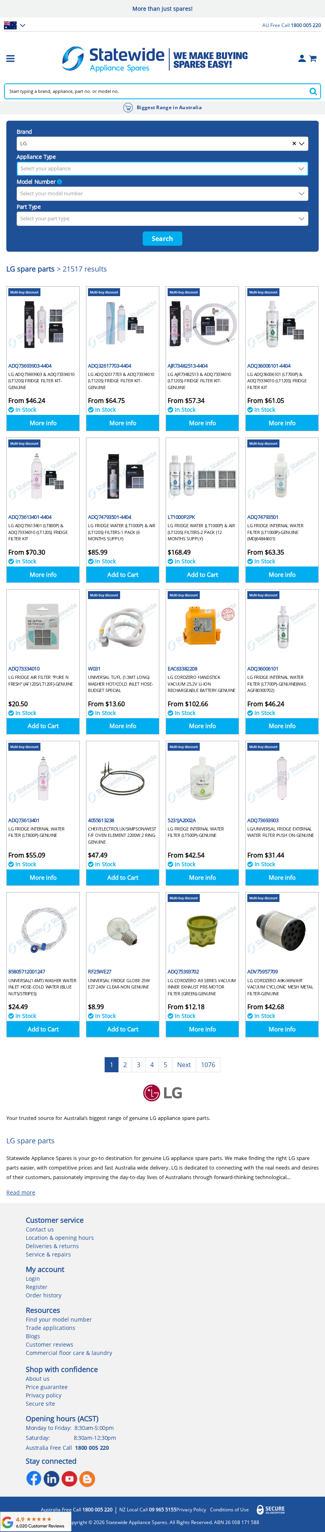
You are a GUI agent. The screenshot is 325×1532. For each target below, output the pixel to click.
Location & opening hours (60, 1237)
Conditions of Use (229, 1510)
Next (184, 1064)
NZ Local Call (147, 1510)
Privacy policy (43, 1395)
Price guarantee (47, 1387)
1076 (208, 1064)
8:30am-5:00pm (94, 1428)
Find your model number (59, 1319)
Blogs (33, 1336)
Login (33, 1278)
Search (162, 238)
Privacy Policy (191, 1510)
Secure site (40, 1403)
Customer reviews (49, 1344)
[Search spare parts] (313, 91)
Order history (43, 1295)
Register (37, 1287)
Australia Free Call (77, 1510)
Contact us (40, 1229)
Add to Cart (122, 574)
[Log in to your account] (302, 58)
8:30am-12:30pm (95, 1437)
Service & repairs (48, 1254)
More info (43, 423)
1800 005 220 (92, 1447)
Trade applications (50, 1328)
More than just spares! (162, 8)
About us (38, 1378)
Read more (20, 1192)
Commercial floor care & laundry (69, 1353)
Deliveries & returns (52, 1246)
